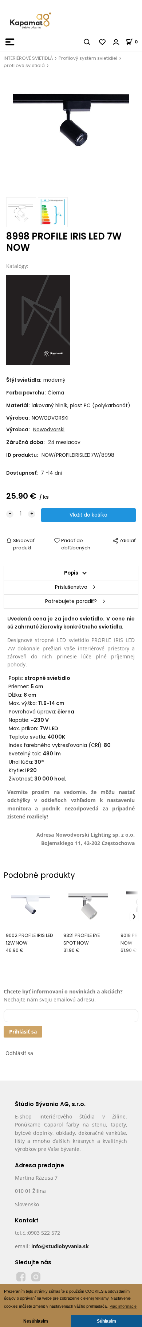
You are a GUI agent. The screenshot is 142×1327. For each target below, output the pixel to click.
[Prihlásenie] (116, 42)
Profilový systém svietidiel (88, 58)
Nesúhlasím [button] (35, 1321)
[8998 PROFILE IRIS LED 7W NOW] (71, 135)
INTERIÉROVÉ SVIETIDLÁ (28, 58)
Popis (71, 572)
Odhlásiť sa (19, 1053)
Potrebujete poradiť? (71, 601)
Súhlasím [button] (106, 1321)
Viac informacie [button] (123, 1306)
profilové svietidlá (24, 65)
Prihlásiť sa (23, 1031)
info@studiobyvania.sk (60, 1246)
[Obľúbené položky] (103, 42)
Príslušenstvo (71, 587)
